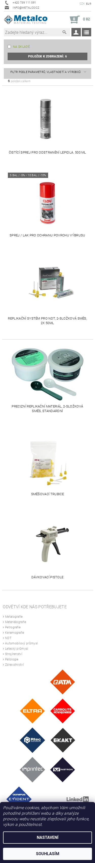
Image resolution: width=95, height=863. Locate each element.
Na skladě (21, 47)
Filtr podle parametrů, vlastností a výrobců (45, 72)
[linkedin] (78, 799)
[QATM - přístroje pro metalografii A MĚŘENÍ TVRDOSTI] (62, 682)
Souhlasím (47, 853)
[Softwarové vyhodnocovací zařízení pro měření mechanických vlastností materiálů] (32, 769)
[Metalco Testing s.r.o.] (26, 19)
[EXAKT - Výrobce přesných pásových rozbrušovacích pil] (62, 740)
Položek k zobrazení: (47, 56)
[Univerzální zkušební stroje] (62, 769)
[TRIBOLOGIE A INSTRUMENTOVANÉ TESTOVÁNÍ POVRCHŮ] (32, 740)
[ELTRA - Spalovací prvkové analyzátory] (32, 711)
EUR (88, 3)
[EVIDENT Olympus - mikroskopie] (19, 799)
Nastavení (48, 837)
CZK (82, 3)
